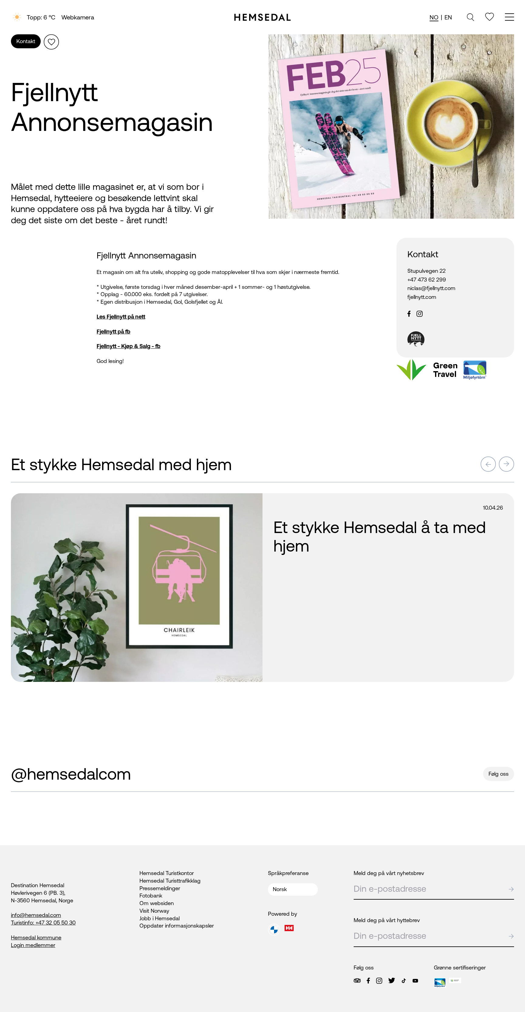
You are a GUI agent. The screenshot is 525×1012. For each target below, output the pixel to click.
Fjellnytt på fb (113, 331)
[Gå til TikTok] (404, 980)
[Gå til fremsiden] (262, 17)
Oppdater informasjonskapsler (176, 925)
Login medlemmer (33, 945)
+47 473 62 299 (426, 279)
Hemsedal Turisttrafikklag (170, 880)
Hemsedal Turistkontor (166, 873)
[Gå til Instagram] (379, 981)
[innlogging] (489, 17)
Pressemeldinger (159, 888)
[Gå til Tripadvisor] (357, 980)
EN (448, 17)
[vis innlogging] (247, 501)
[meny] (509, 18)
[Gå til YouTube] (415, 980)
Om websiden (156, 903)
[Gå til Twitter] (391, 980)
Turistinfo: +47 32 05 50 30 (43, 922)
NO (434, 17)
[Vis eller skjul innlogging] (51, 42)
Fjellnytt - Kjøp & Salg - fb (128, 346)
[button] (488, 464)
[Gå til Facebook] (368, 981)
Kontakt (25, 41)
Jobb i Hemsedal (159, 918)
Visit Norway (154, 911)
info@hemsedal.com (36, 915)
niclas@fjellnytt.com (431, 288)
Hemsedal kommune (36, 937)
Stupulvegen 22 (426, 271)
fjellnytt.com (421, 297)
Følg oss (499, 774)
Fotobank (150, 895)
